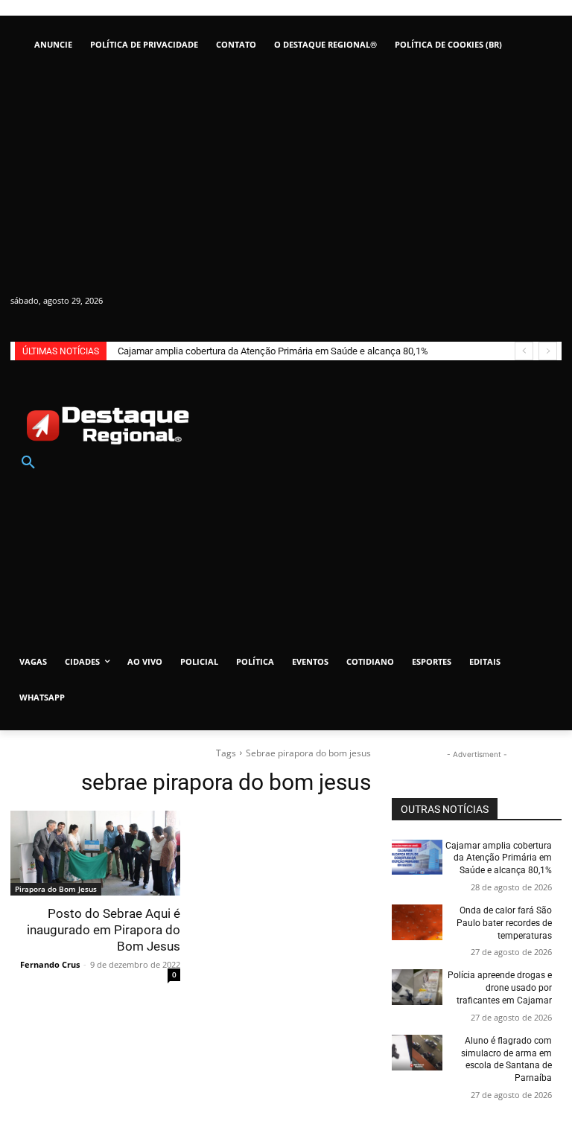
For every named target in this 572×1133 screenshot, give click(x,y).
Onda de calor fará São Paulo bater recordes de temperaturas (504, 923)
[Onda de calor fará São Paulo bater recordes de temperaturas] (417, 922)
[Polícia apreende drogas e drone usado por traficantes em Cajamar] (417, 987)
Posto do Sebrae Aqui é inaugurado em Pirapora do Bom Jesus (103, 930)
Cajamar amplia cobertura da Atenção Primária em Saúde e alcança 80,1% (273, 351)
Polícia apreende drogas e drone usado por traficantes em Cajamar (500, 988)
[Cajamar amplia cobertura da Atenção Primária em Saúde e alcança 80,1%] (417, 857)
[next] (547, 351)
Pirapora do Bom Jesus (56, 889)
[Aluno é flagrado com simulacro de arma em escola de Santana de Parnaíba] (417, 1052)
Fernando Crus (50, 964)
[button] (28, 463)
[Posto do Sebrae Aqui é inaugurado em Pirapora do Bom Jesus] (95, 853)
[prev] (524, 351)
